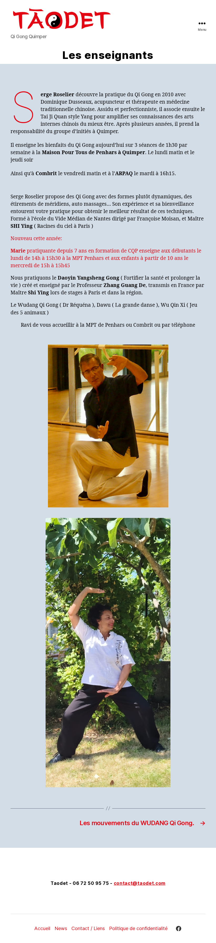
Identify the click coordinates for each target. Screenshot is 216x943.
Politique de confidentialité (138, 928)
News (61, 928)
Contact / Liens (88, 928)
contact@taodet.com (139, 883)
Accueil (42, 928)
